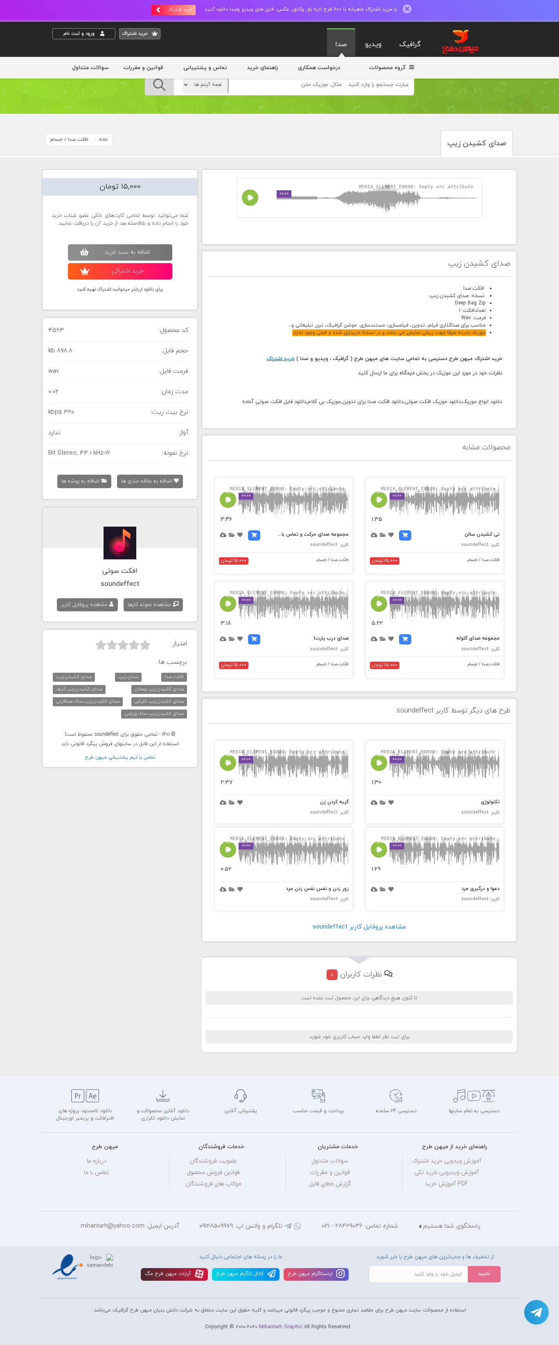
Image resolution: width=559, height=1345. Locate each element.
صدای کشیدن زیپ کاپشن (159, 701)
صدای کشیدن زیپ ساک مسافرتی (87, 701)
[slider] (123, 645)
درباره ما (96, 1161)
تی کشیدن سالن (482, 534)
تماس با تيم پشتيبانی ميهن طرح (120, 757)
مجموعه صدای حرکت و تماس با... (313, 534)
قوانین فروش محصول (213, 1172)
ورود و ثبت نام (79, 33)
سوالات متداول (90, 68)
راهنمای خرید (262, 68)
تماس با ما (96, 1172)
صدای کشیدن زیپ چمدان (159, 689)
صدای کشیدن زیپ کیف (79, 689)
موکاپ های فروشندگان (213, 1184)
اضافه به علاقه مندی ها (147, 481)
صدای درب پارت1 (331, 638)
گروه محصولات (388, 68)
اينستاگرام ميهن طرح (311, 1274)
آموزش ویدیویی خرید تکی (446, 1172)
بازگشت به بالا (72, 1061)
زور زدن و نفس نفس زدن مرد (317, 888)
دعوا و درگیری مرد (481, 888)
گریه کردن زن (334, 802)
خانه (103, 139)
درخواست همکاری (319, 68)
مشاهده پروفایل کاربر (85, 604)
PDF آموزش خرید (446, 1184)
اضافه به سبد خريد (127, 252)
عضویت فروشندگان (213, 1161)
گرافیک (410, 45)
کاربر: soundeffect (480, 544)
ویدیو (373, 45)
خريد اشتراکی (128, 271)
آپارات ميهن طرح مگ (169, 1274)
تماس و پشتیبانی (205, 68)
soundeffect (120, 584)
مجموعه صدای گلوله (478, 638)
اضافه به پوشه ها (81, 481)
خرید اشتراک (180, 9)
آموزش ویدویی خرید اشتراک (446, 1161)
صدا (341, 45)
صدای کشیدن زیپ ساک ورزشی (154, 713)
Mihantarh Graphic (280, 1327)
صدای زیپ (128, 677)
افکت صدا (78, 139)
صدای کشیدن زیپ (74, 677)
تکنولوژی (490, 802)
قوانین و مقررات (143, 68)
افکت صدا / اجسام (484, 560)
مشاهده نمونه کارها (150, 604)
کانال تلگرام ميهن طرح (240, 1274)
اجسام (56, 139)
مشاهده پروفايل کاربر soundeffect (359, 927)
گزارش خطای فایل (330, 1184)
